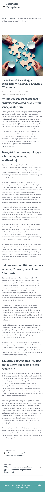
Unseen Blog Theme (22, 487)
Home (4, 18)
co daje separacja (8, 146)
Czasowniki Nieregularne (13, 5)
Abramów (11, 18)
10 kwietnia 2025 (19, 92)
